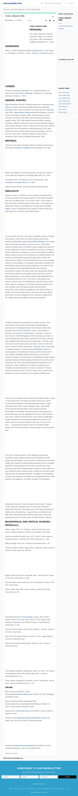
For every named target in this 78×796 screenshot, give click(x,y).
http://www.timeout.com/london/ (28, 718)
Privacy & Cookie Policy (43, 788)
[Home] (13, 3)
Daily (67, 788)
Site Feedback (30, 788)
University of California (22, 148)
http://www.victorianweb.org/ (26, 745)
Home (10, 788)
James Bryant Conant (22, 112)
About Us (16, 788)
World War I (18, 242)
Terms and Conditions (58, 788)
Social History (29, 333)
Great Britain (37, 349)
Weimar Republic (38, 242)
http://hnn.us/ (26, 711)
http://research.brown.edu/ (22, 694)
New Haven (22, 182)
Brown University (33, 50)
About (65, 26)
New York (38, 175)
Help (23, 788)
